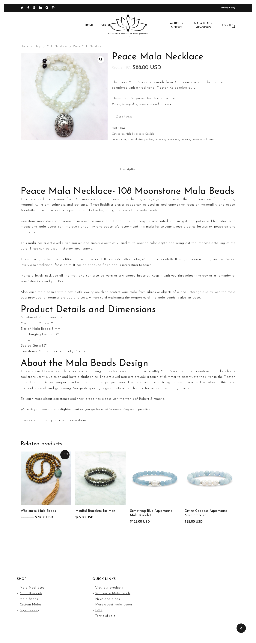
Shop (105, 25)
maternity (160, 139)
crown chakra (135, 139)
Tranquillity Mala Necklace (163, 371)
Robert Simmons (151, 399)
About (226, 25)
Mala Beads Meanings (203, 25)
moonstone (173, 139)
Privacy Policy (228, 8)
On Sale (149, 134)
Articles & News (176, 25)
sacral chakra (207, 139)
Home (89, 25)
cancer (122, 139)
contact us (39, 420)
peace (195, 139)
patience (185, 139)
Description (128, 169)
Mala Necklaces (57, 46)
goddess (148, 139)
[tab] (128, 169)
